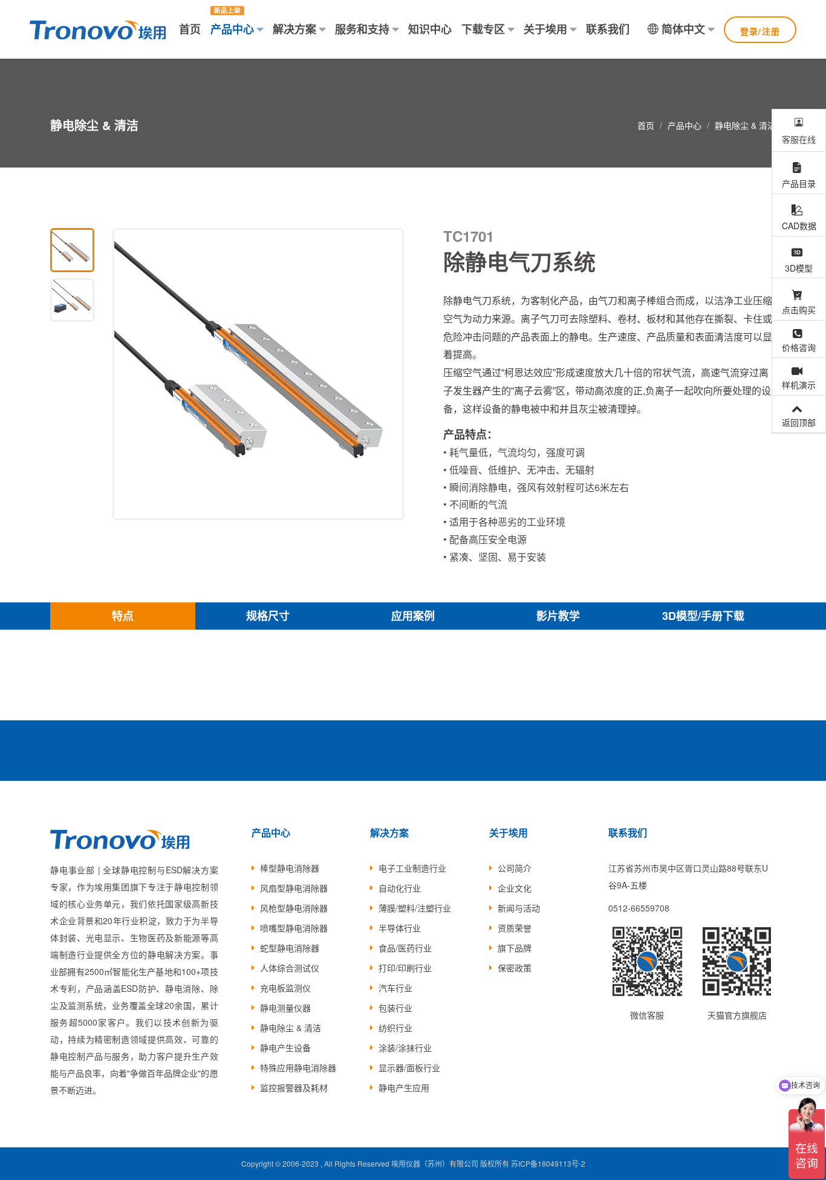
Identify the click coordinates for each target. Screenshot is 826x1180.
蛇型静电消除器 (289, 948)
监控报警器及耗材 (294, 1087)
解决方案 (294, 29)
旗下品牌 (515, 948)
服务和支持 (362, 29)
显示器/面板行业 (409, 1067)
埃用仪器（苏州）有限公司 (434, 1163)
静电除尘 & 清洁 (745, 125)
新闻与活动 (519, 908)
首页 (190, 29)
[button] (388, 374)
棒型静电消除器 (289, 868)
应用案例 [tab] (413, 616)
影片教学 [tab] (558, 616)
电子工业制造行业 (412, 868)
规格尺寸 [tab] (268, 616)
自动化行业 (400, 888)
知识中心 (430, 29)
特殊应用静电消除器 (298, 1067)
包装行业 (395, 1008)
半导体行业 (400, 928)
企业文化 (515, 888)
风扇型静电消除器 (294, 888)
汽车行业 (395, 988)
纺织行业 (395, 1028)
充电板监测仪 (285, 988)
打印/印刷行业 (405, 968)
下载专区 (483, 29)
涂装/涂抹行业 (405, 1047)
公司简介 (515, 868)
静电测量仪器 (285, 1008)
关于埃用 (545, 29)
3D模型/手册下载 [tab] (703, 616)
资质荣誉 (515, 928)
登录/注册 (760, 31)
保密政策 (515, 968)
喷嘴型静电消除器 (294, 928)
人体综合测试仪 (289, 968)
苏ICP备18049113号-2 (548, 1163)
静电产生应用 (404, 1087)
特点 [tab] (123, 616)
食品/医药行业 (405, 948)
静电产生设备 (285, 1047)
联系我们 (607, 29)
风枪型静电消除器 (294, 908)
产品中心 (232, 29)
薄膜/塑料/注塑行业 (415, 908)
